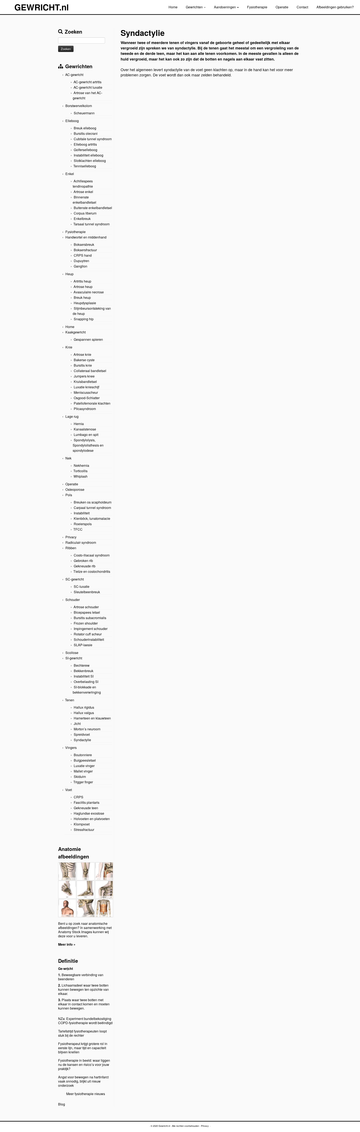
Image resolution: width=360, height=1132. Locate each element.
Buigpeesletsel (85, 760)
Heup (69, 273)
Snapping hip (84, 319)
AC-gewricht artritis (87, 82)
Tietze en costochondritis (91, 571)
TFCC (77, 529)
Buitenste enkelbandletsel (93, 207)
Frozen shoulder (86, 623)
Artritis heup (82, 281)
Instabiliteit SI (84, 676)
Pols (68, 494)
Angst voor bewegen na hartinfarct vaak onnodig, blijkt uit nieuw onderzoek (83, 1081)
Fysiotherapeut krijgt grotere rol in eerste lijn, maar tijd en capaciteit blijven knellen (82, 1047)
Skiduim (80, 776)
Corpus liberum (85, 213)
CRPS (78, 797)
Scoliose (71, 652)
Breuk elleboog (85, 128)
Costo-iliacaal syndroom (92, 555)
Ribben (70, 547)
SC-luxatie (81, 586)
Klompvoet (82, 824)
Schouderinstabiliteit (89, 639)
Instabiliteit (82, 513)
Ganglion (80, 266)
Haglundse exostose (89, 813)
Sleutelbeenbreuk (87, 591)
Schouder (72, 599)
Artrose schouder (86, 606)
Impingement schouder (91, 628)
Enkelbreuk (82, 218)
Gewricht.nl (164, 1125)
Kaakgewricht (75, 332)
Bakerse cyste (84, 359)
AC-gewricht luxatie (88, 87)
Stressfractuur (84, 829)
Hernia (79, 423)
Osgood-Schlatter (87, 397)
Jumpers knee (84, 376)
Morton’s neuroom (87, 729)
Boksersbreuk (84, 244)
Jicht (77, 723)
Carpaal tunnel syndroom (92, 507)
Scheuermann (84, 113)
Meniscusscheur (86, 392)
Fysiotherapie (257, 7)
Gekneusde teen (86, 807)
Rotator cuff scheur (88, 634)
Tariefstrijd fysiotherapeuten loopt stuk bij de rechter (82, 1033)
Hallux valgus (84, 712)
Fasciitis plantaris (86, 802)
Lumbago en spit (86, 434)
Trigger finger (83, 782)
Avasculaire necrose (89, 292)
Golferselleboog (85, 149)
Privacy (70, 537)
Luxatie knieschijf (86, 387)
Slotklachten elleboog (90, 160)
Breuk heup (82, 297)
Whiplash (81, 476)
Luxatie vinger (84, 765)
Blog (61, 1104)
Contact (302, 7)
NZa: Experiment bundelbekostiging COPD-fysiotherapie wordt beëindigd (85, 1020)
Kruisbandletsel (85, 381)
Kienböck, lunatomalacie (92, 518)
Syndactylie (82, 739)
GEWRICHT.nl (41, 7)
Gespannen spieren (88, 339)
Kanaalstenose (85, 429)
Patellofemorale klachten (92, 403)
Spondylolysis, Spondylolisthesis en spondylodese (88, 445)
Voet (68, 789)
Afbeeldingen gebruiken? (335, 7)
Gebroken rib (83, 560)
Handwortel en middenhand (85, 237)
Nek (68, 458)
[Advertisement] (211, 112)
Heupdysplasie (85, 302)
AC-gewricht (74, 74)
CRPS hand (83, 255)
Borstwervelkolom (78, 105)
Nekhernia (81, 465)
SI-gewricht (73, 658)
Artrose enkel (83, 191)
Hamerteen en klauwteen (92, 718)
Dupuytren (81, 260)
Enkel (69, 173)
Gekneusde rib (84, 566)
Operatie (282, 7)
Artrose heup (83, 286)
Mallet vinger (83, 771)
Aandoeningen (225, 7)
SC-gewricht (74, 579)
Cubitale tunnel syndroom (93, 138)
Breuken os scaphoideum (92, 502)
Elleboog (72, 120)
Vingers (71, 747)
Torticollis (80, 470)
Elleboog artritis (85, 144)
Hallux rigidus (84, 707)
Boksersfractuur (85, 249)
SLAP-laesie (83, 644)
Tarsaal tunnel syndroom (91, 224)
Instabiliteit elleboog (88, 155)
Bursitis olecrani (86, 133)
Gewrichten (195, 7)
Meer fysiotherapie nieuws (85, 1093)
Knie (68, 347)
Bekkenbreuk (83, 670)
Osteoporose (74, 489)
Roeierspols (83, 523)
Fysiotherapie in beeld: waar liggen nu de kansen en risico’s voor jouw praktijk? (84, 1064)
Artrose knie (82, 354)
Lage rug (72, 416)
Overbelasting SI (86, 681)
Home (173, 7)
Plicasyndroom (85, 408)
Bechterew (82, 665)
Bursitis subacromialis (90, 617)
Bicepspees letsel (87, 612)
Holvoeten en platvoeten (92, 818)
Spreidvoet (82, 734)
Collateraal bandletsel (90, 370)
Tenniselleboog (84, 166)
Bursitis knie (83, 365)
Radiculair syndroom (80, 542)
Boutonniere (83, 754)
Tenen (69, 700)
